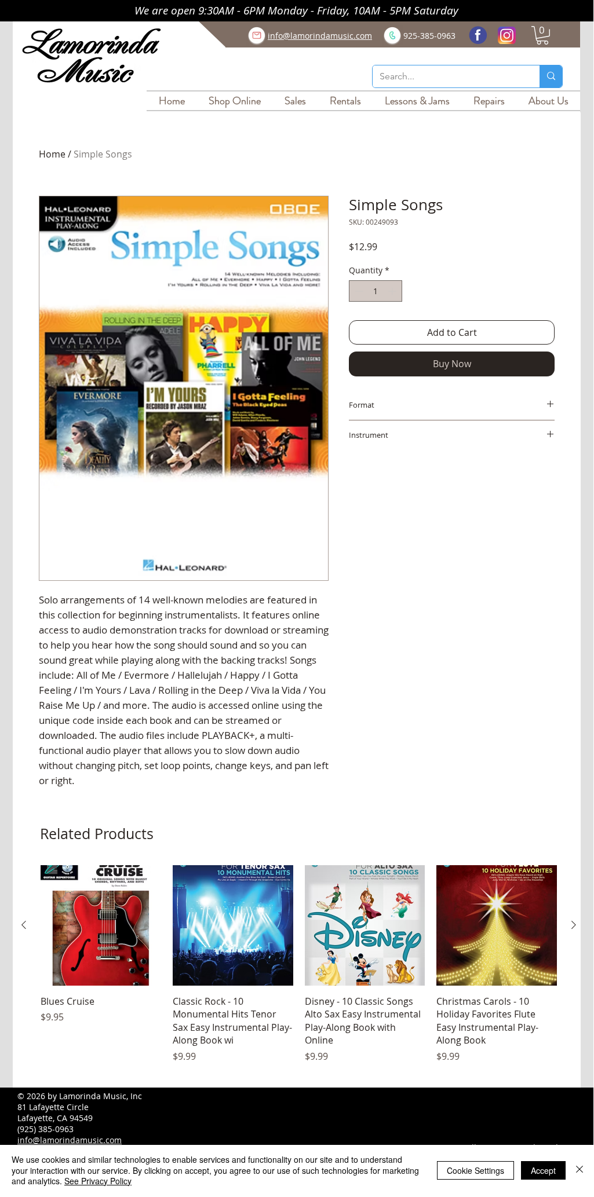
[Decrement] (358, 291)
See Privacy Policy (98, 1181)
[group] (299, 971)
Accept (543, 1170)
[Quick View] (101, 925)
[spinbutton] (375, 291)
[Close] (579, 1170)
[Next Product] (574, 925)
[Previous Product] (24, 925)
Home (52, 154)
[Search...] (551, 76)
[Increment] (393, 291)
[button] (542, 35)
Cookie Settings (475, 1170)
